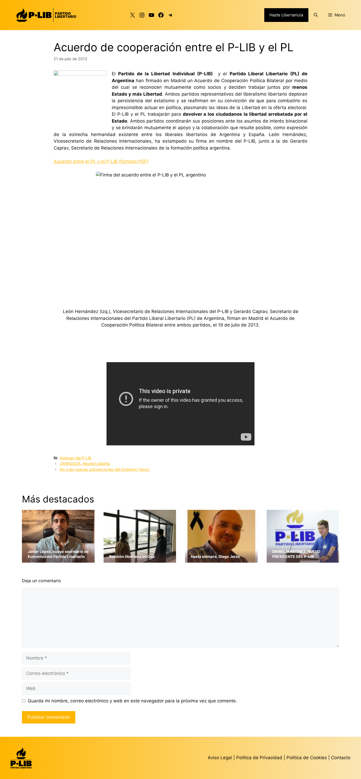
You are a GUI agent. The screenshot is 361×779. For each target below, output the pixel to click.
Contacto (340, 757)
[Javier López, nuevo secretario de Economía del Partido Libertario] (58, 559)
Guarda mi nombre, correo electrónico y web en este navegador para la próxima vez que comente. (132, 700)
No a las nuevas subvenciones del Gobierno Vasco (105, 469)
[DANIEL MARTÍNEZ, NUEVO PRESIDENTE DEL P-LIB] (303, 559)
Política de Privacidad (260, 757)
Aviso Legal (220, 757)
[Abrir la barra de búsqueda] (315, 15)
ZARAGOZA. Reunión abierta (85, 463)
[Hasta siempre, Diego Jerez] (221, 559)
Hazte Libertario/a (286, 14)
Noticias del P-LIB (75, 458)
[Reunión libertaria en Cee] (140, 559)
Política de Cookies (306, 757)
